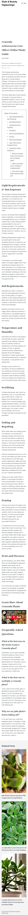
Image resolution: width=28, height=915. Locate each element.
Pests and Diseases (15, 139)
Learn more (7, 67)
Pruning (11, 136)
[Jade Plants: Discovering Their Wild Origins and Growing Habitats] (14, 771)
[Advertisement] (14, 21)
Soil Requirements (15, 122)
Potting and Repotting (16, 133)
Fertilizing (12, 130)
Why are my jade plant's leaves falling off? (16, 173)
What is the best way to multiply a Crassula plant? (16, 166)
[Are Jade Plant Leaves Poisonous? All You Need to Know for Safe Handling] (14, 823)
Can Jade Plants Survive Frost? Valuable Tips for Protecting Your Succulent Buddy (13, 902)
